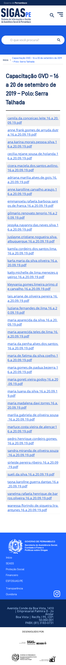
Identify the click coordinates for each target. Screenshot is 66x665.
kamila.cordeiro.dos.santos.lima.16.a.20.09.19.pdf (32, 251)
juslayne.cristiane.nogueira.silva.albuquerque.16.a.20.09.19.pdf (32, 239)
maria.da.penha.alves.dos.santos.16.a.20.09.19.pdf (33, 346)
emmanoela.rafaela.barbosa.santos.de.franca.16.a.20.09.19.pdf (33, 203)
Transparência (14, 588)
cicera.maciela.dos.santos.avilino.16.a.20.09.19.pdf (33, 167)
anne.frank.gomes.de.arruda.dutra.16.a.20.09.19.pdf (33, 132)
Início (5, 60)
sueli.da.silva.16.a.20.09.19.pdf (31, 474)
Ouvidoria (11, 594)
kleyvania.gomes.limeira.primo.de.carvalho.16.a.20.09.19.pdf (33, 286)
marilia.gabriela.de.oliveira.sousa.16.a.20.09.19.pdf (33, 417)
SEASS (10, 563)
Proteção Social (15, 569)
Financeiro (12, 575)
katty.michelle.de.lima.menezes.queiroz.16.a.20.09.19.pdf (33, 274)
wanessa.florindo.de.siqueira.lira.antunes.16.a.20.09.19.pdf (33, 507)
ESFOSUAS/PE (14, 581)
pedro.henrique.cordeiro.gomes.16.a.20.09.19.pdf (32, 441)
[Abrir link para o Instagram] (57, 593)
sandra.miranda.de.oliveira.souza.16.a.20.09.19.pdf (33, 452)
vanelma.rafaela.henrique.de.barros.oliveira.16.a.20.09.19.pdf (33, 495)
